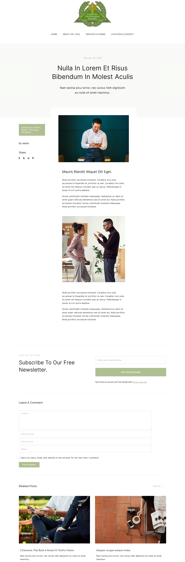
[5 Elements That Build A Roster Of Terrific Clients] (54, 519)
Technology (33, 130)
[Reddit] (28, 158)
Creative (36, 127)
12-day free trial (140, 382)
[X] (24, 158)
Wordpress (26, 132)
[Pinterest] (33, 158)
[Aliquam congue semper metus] (130, 519)
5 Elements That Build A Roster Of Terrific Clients (47, 550)
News (24, 130)
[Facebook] (19, 158)
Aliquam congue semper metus (113, 550)
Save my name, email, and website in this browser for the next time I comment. (60, 457)
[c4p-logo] (92, 2)
